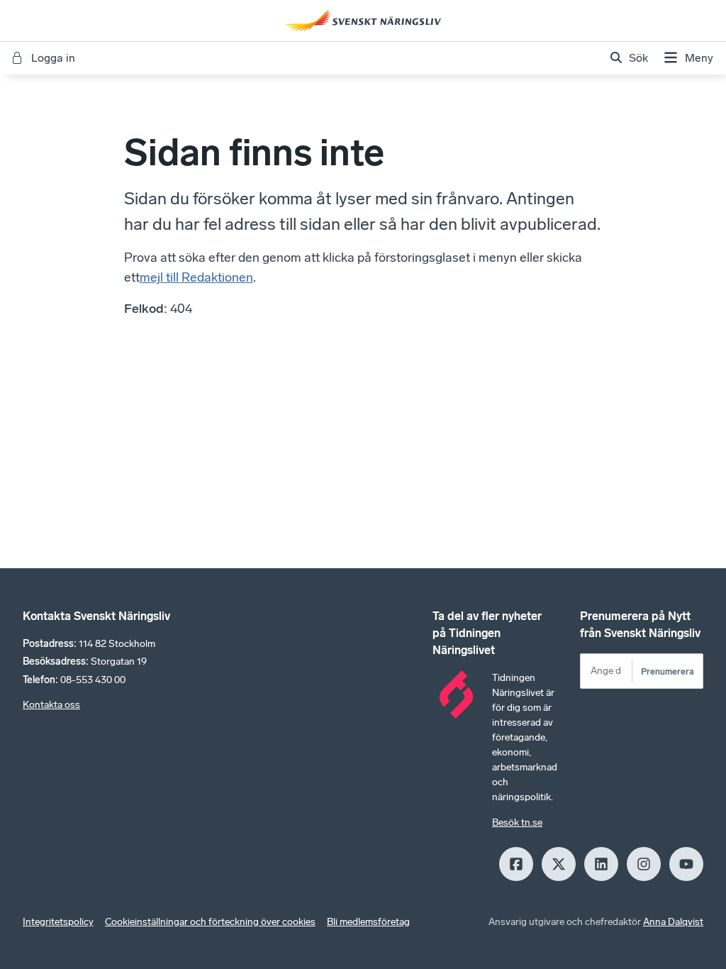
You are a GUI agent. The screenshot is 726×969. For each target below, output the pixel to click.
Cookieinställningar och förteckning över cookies (210, 922)
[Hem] (363, 20)
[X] (559, 864)
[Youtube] (686, 864)
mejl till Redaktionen (196, 277)
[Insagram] (644, 864)
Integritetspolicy (58, 922)
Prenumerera (667, 671)
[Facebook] (516, 864)
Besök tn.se (517, 822)
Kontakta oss (51, 705)
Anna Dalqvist (673, 922)
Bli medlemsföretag (368, 922)
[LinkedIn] (601, 864)
